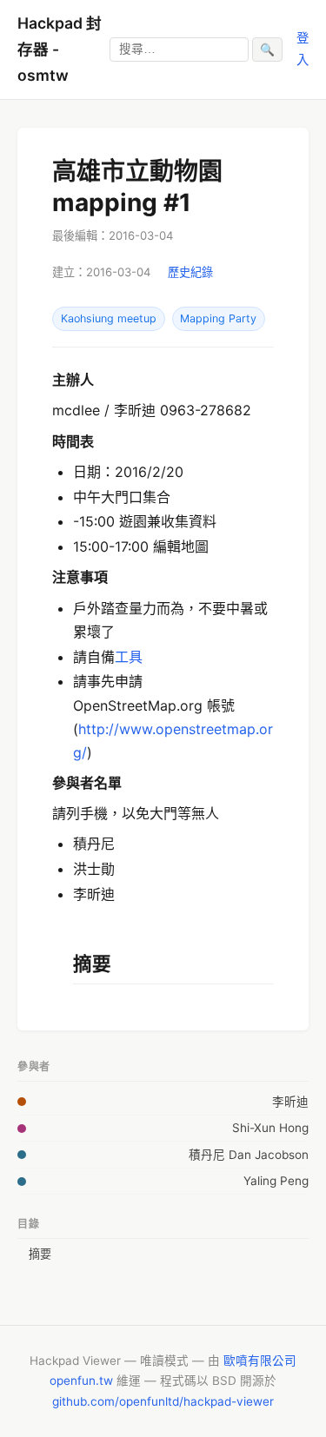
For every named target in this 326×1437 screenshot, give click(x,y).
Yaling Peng (276, 1181)
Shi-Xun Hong (270, 1128)
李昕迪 (290, 1102)
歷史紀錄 (190, 272)
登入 (302, 48)
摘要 (40, 1254)
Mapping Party (218, 318)
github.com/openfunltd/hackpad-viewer (163, 1401)
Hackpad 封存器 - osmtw (59, 49)
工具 (129, 657)
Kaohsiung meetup (108, 318)
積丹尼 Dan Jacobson (249, 1155)
